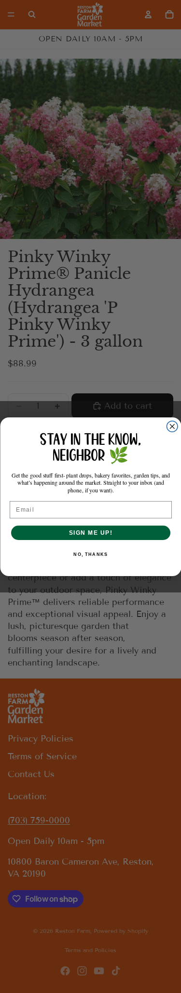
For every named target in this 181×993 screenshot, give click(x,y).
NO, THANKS (90, 554)
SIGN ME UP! (90, 532)
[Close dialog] (172, 426)
